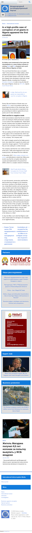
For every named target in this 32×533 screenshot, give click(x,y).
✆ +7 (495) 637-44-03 (10, 14)
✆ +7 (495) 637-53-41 (10, 15)
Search (29, 2)
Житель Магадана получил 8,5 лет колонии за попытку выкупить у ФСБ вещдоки (14, 449)
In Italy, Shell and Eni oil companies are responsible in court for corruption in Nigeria (19, 94)
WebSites (24, 513)
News (4, 23)
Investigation (4, 497)
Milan (8, 105)
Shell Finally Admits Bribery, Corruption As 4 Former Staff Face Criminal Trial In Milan (19, 171)
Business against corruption (9, 501)
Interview (3, 495)
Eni (14, 66)
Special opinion (5, 503)
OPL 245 (22, 84)
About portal (4, 481)
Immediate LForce (6, 531)
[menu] (2, 14)
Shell (8, 66)
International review (13, 23)
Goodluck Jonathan (7, 82)
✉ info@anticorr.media (23, 14)
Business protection (6, 504)
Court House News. (7, 85)
